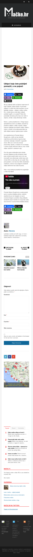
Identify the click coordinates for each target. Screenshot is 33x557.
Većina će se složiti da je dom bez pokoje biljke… (17, 448)
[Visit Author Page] (6, 225)
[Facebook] (9, 356)
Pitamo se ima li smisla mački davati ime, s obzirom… (17, 454)
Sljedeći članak (24, 248)
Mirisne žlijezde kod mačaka (22, 269)
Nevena (12, 231)
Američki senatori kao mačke (9, 269)
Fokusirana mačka (8, 497)
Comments (21, 428)
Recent (13, 428)
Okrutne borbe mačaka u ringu (11, 500)
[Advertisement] (16, 46)
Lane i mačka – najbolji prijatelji (12, 492)
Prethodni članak (9, 248)
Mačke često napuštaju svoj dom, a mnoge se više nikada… (17, 434)
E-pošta (6, 321)
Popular (7, 428)
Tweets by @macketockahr (11, 509)
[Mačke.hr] (16, 12)
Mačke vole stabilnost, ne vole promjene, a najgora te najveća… (18, 441)
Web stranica (8, 328)
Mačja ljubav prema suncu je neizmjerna (14, 495)
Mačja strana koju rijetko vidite (18, 486)
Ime (5, 315)
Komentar (7, 294)
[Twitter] (5, 356)
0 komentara (9, 89)
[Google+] (13, 356)
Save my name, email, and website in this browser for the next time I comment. (16, 337)
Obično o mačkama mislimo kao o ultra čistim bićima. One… (17, 460)
